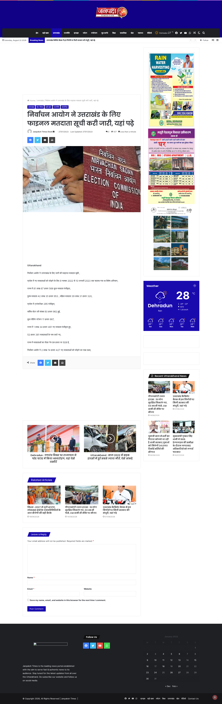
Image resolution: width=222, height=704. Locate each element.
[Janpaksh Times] (111, 12)
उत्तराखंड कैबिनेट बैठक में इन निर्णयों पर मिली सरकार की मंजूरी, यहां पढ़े (117, 510)
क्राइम (76, 33)
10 (155, 660)
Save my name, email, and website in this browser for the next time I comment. (68, 600)
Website (88, 589)
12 (171, 660)
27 (179, 672)
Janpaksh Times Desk (42, 132)
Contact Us (193, 698)
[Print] (52, 140)
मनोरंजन (94, 33)
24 (155, 672)
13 (179, 660)
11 (163, 660)
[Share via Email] (45, 140)
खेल (132, 33)
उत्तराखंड (56, 33)
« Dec (168, 686)
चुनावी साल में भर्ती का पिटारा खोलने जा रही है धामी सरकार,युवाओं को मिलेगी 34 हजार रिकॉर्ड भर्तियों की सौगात (159, 444)
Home (32, 100)
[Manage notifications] (214, 697)
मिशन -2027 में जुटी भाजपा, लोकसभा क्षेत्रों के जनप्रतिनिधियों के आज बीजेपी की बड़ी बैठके (44, 510)
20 (179, 666)
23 (147, 672)
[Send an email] (54, 132)
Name (31, 577)
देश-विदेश (40, 107)
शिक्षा (114, 33)
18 (163, 666)
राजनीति (67, 33)
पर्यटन (85, 33)
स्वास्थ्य (140, 33)
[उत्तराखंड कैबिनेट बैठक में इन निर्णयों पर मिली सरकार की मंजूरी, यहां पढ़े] (119, 495)
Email (30, 589)
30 (147, 678)
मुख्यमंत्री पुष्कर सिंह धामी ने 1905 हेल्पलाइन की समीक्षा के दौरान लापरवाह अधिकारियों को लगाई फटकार (183, 444)
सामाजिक (123, 33)
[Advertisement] (82, 69)
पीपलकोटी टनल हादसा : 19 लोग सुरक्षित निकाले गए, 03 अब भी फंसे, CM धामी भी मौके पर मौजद (81, 510)
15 (195, 660)
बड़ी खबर (45, 33)
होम (37, 33)
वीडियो (149, 33)
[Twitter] (38, 140)
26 (171, 672)
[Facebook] (30, 140)
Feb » (174, 686)
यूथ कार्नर (104, 33)
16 (147, 666)
